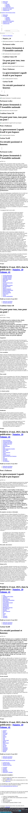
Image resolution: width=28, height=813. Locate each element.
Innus (4, 447)
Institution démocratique (8, 290)
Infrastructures (6, 603)
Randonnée (5, 749)
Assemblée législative (7, 276)
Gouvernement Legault (8, 602)
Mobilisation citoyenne (8, 607)
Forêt (4, 739)
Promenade (5, 747)
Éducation (5, 284)
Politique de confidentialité (6, 812)
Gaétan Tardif (6, 740)
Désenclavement (6, 446)
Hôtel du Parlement (7, 288)
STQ (4, 457)
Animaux (5, 730)
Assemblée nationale (7, 277)
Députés (4, 281)
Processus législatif (7, 292)
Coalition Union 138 (7, 443)
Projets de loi (5, 293)
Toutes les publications (7, 35)
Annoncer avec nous (7, 765)
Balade (4, 731)
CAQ (4, 595)
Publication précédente (7, 301)
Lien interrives (6, 606)
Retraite (4, 751)
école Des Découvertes (8, 282)
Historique (7, 5)
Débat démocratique (7, 279)
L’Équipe (7, 4)
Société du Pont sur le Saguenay (10, 456)
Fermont (4, 287)
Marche (4, 741)
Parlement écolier (6, 291)
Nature (4, 744)
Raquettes (5, 750)
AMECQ (9, 778)
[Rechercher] (13, 33)
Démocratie (5, 280)
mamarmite (7, 807)
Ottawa (4, 451)
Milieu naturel (6, 742)
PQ (3, 612)
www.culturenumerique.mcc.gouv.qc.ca (8, 786)
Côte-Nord (5, 445)
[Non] (12, 812)
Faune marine (6, 601)
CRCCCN (8, 781)
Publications (5, 1)
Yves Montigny (6, 461)
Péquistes (5, 610)
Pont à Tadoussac (6, 452)
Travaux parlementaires (8, 296)
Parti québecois (6, 608)
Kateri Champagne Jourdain (9, 448)
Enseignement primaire (8, 285)
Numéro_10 (17, 269)
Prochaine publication (7, 302)
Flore (4, 738)
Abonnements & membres (8, 7)
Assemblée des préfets (7, 442)
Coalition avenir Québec (8, 596)
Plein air (4, 746)
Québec (4, 295)
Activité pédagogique (7, 275)
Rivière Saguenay (6, 455)
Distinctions (8, 6)
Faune (4, 735)
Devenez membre (6, 763)
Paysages (5, 745)
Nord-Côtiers (5, 450)
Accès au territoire (7, 440)
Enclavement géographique (8, 600)
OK (20, 810)
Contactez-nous (6, 10)
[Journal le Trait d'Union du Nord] (7, 12)
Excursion (5, 734)
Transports (5, 458)
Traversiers (5, 459)
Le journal (5, 2)
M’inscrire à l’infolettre (8, 772)
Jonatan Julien (6, 605)
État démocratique (6, 286)
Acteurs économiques (7, 441)
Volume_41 (5, 272)
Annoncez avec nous (7, 9)
